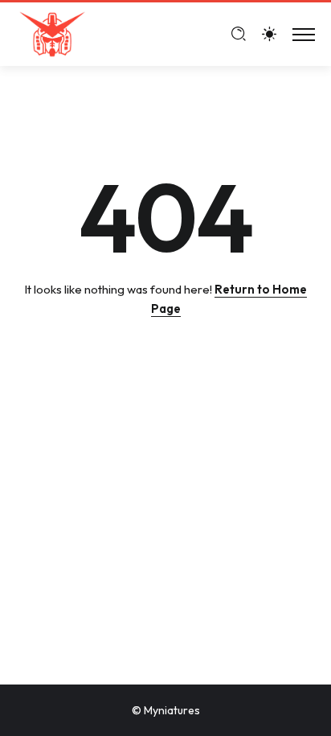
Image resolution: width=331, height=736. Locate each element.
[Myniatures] (52, 32)
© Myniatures (166, 710)
